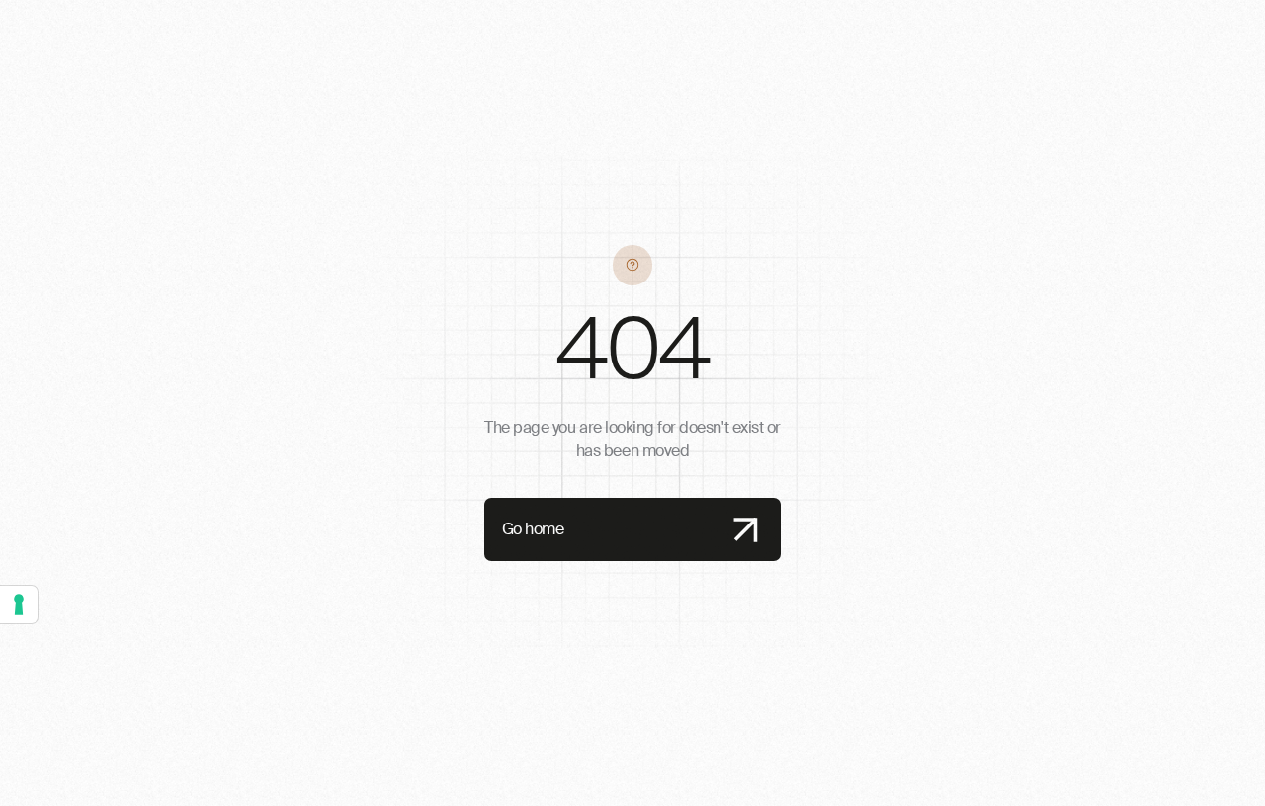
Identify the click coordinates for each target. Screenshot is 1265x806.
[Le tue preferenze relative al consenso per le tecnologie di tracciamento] (19, 604)
